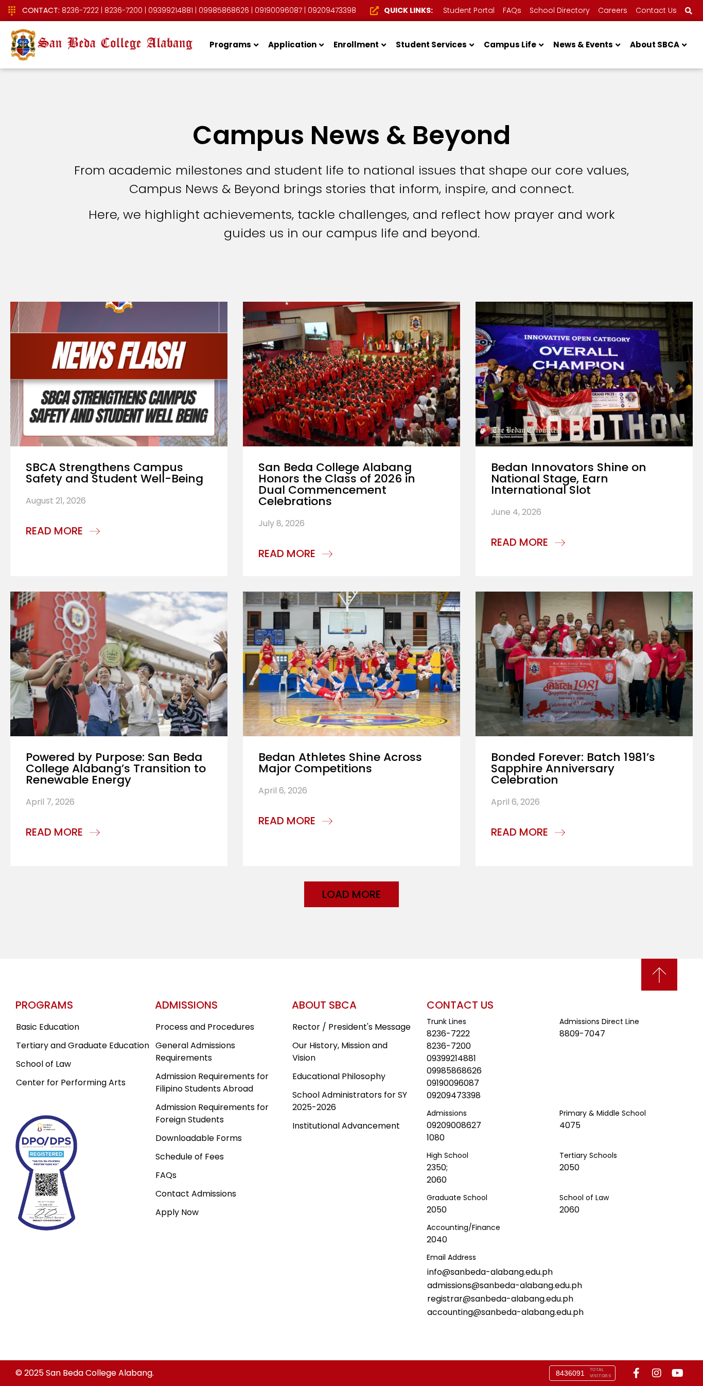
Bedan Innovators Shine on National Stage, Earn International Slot (568, 478)
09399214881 (170, 10)
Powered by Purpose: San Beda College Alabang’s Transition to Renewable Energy (116, 768)
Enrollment (356, 44)
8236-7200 (123, 10)
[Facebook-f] (636, 1373)
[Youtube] (677, 1373)
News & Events (583, 44)
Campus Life (510, 44)
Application (292, 44)
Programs (230, 44)
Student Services (431, 44)
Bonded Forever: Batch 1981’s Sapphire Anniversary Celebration (573, 768)
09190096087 (278, 10)
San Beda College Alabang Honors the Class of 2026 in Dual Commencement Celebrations (336, 484)
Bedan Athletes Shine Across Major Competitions (340, 762)
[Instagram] (656, 1373)
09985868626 (224, 10)
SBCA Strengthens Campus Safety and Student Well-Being (114, 473)
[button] (351, 894)
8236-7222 (80, 10)
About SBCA (654, 44)
